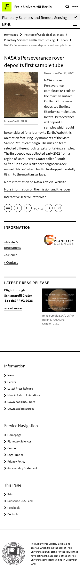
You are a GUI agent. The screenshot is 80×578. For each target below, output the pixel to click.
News (64, 40)
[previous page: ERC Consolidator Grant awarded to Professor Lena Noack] (28, 209)
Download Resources (20, 408)
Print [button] (10, 494)
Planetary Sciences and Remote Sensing (29, 40)
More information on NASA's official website (35, 182)
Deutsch (12, 514)
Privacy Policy (16, 461)
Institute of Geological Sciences (44, 34)
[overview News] (8, 209)
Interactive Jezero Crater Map (25, 197)
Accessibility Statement (22, 468)
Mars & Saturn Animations (23, 395)
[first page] (18, 209)
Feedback (13, 508)
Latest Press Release (20, 388)
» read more (13, 308)
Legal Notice (15, 455)
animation (11, 138)
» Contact (11, 262)
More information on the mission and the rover (37, 189)
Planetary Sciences (19, 441)
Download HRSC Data (21, 402)
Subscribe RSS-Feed (20, 501)
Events (11, 382)
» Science (10, 255)
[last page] (58, 209)
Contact (12, 448)
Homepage (11, 34)
